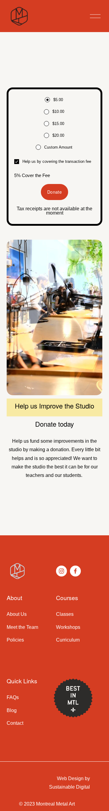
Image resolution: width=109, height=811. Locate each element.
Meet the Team (22, 627)
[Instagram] (61, 571)
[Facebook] (75, 571)
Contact (15, 723)
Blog (12, 710)
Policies (15, 639)
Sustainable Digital (69, 787)
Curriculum (68, 639)
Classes (65, 614)
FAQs (13, 697)
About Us (17, 614)
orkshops (70, 627)
